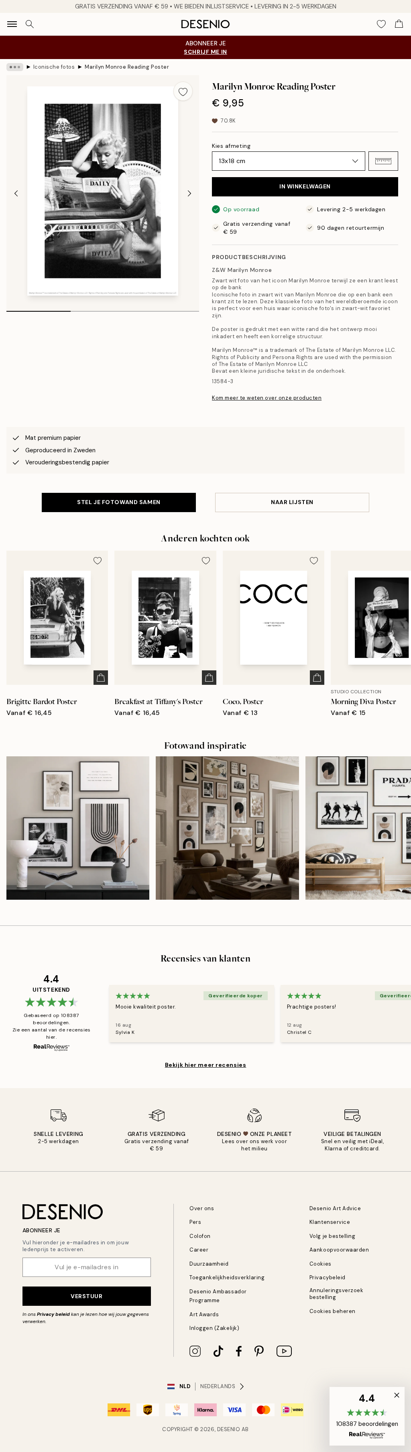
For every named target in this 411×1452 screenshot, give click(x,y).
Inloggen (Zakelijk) (214, 1328)
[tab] (38, 308)
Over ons (201, 1208)
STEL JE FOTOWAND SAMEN (118, 502)
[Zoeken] (30, 24)
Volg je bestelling (332, 1236)
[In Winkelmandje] (101, 677)
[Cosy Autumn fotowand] (227, 827)
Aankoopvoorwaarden (339, 1249)
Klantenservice (329, 1222)
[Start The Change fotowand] (77, 827)
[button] (383, 161)
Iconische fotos (54, 66)
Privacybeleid (327, 1277)
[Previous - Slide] (16, 193)
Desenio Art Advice (335, 1208)
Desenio (228, 1429)
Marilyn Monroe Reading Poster (127, 66)
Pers (195, 1222)
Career (198, 1249)
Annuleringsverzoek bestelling (336, 1294)
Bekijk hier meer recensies (205, 1064)
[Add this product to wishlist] (183, 91)
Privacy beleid (53, 1314)
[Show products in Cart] (399, 24)
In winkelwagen (305, 186)
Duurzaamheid (208, 1263)
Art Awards (204, 1314)
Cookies (320, 1263)
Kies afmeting (231, 145)
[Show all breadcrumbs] (14, 67)
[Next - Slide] (189, 193)
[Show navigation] (12, 24)
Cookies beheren (332, 1311)
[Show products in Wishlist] (381, 24)
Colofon (200, 1236)
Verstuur (86, 1296)
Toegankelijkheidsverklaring (227, 1277)
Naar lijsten (292, 502)
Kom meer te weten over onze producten (266, 397)
